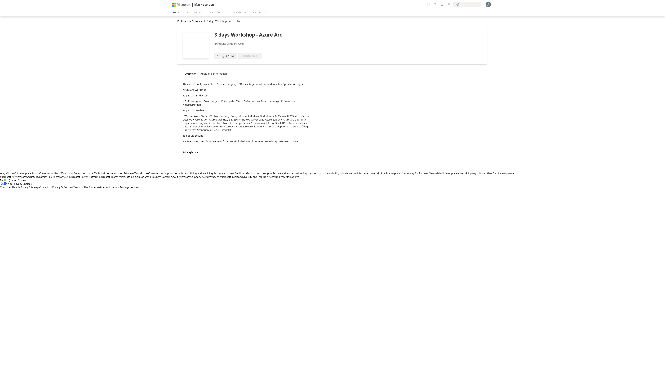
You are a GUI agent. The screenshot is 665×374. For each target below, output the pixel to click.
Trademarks (95, 187)
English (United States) (13, 180)
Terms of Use (80, 187)
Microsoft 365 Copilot (131, 177)
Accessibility (276, 177)
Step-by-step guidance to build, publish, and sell (330, 173)
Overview (190, 73)
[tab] (191, 73)
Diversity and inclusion (255, 177)
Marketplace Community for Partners (407, 173)
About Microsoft (180, 177)
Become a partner (224, 173)
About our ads (111, 187)
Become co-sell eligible (371, 173)
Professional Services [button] (189, 21)
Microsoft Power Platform (83, 177)
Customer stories (48, 173)
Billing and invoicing (201, 173)
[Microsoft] (181, 5)
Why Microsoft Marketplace (16, 173)
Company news (199, 177)
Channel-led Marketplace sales (446, 173)
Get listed (240, 173)
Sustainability (291, 177)
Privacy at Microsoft (219, 177)
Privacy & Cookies (62, 187)
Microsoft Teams (108, 177)
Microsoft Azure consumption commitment (164, 173)
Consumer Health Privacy (14, 187)
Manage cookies (129, 187)
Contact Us (45, 187)
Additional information (214, 73)
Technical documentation (108, 173)
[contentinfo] (204, 21)
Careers (166, 177)
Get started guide (84, 173)
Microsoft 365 (60, 177)
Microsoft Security (25, 177)
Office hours (66, 173)
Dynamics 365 (44, 177)
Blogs (35, 173)
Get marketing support (259, 173)
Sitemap (34, 187)
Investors (237, 177)
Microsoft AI (7, 177)
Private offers (131, 173)
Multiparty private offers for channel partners (490, 173)
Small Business (152, 177)
